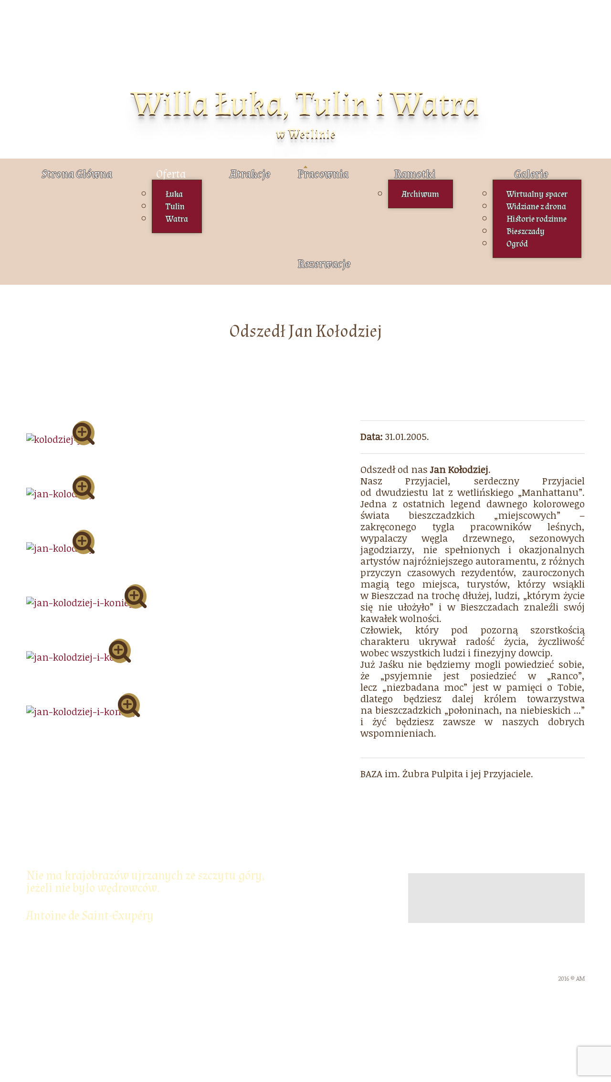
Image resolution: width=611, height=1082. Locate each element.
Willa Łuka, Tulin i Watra (305, 104)
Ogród (517, 243)
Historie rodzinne (536, 219)
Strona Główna (77, 174)
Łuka (174, 194)
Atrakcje (250, 174)
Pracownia (323, 174)
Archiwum (420, 194)
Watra (177, 219)
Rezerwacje (324, 264)
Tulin (175, 206)
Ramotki (414, 174)
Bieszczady (525, 231)
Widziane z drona (536, 206)
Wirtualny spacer (537, 194)
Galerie (531, 174)
